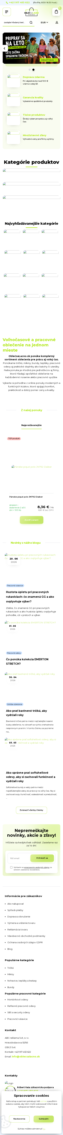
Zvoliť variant (31, 520)
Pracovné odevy (14, 653)
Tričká (10, 968)
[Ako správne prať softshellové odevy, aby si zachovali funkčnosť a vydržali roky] (31, 752)
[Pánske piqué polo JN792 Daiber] (31, 466)
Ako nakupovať (15, 904)
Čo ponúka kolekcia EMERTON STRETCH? (27, 661)
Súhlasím (44, 1119)
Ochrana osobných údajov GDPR (25, 942)
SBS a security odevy (18, 1012)
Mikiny (10, 974)
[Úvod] (31, 12)
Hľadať (31, 22)
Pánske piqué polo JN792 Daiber (26, 497)
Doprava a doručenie (18, 916)
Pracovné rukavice (15, 585)
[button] (4, 48)
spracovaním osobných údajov (36, 867)
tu (44, 1129)
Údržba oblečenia (14, 704)
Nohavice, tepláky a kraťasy (22, 980)
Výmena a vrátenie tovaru (21, 923)
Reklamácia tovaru (17, 929)
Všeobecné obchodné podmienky (26, 936)
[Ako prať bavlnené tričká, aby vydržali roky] (31, 686)
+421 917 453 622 (19, 3)
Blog (9, 949)
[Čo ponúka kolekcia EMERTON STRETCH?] (31, 635)
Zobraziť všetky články (31, 810)
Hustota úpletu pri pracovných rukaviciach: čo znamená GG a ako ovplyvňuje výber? (30, 596)
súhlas (43, 1101)
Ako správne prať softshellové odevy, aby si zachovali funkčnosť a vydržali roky (30, 777)
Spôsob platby (15, 910)
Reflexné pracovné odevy (21, 1006)
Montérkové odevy (17, 999)
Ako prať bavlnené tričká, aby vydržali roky (26, 713)
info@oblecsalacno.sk (26, 1056)
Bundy (10, 987)
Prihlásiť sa (42, 858)
